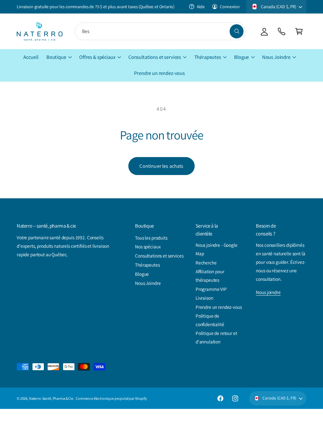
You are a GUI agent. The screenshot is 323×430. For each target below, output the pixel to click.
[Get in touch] (281, 31)
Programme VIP (211, 289)
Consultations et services (159, 255)
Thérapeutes (147, 265)
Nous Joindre (148, 283)
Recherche (206, 262)
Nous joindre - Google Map (217, 249)
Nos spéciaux (148, 246)
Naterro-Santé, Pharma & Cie (51, 398)
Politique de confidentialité (210, 320)
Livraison (204, 298)
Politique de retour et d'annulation (216, 337)
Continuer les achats (161, 166)
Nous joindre (268, 292)
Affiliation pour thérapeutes (210, 275)
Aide (201, 6)
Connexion (229, 6)
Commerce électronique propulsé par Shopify (111, 398)
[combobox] (160, 31)
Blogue (142, 274)
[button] (299, 31)
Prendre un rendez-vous (219, 307)
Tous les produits (151, 238)
